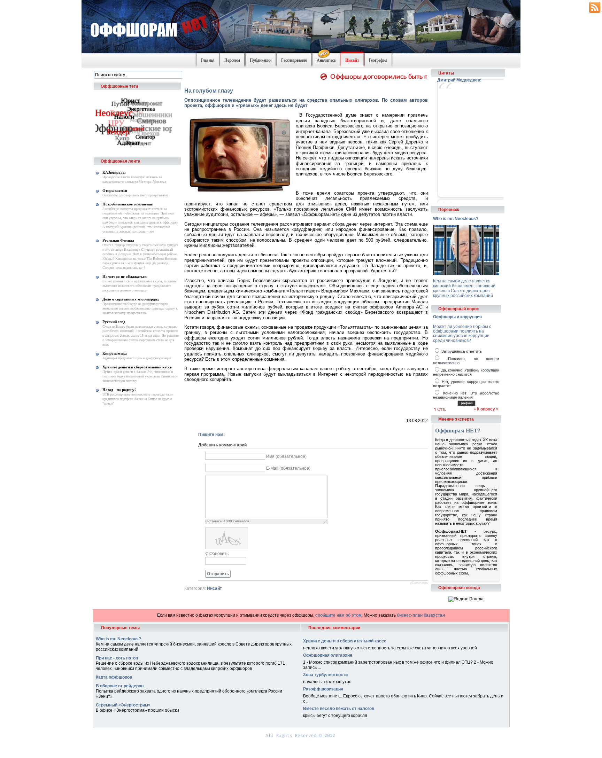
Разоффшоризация (323, 689)
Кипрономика (114, 353)
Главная (208, 60)
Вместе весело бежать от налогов (338, 708)
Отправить (218, 573)
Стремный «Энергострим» (123, 705)
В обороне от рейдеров (120, 685)
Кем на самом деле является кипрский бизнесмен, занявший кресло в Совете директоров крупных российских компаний (464, 288)
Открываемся (114, 190)
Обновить (219, 553)
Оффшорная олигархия (327, 655)
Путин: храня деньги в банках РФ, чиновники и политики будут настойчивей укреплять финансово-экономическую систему (139, 376)
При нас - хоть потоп (117, 658)
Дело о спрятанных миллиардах (130, 299)
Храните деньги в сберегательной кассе (137, 367)
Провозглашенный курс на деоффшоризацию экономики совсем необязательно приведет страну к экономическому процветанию (140, 308)
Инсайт (352, 60)
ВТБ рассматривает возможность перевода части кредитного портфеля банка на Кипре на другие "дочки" (137, 398)
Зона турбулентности (325, 674)
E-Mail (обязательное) (288, 468)
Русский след (113, 322)
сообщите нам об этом (338, 615)
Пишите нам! (211, 434)
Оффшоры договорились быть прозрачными (135, 195)
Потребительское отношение (127, 204)
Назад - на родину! (119, 390)
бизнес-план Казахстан (421, 615)
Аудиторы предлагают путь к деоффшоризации (136, 358)
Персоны (232, 60)
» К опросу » (486, 409)
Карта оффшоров (114, 677)
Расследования (294, 60)
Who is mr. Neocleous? (455, 218)
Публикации (260, 60)
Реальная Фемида (118, 240)
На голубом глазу (208, 91)
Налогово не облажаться (124, 276)
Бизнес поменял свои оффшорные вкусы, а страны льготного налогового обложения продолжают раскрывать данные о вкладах (139, 285)
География (378, 60)
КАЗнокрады (114, 172)
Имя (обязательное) (286, 456)
